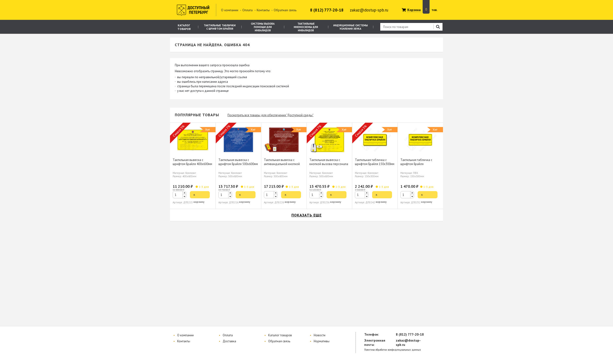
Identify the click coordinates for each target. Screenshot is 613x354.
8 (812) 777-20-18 (327, 10)
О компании (229, 10)
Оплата (247, 10)
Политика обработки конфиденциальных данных (392, 349)
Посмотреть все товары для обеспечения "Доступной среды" (270, 115)
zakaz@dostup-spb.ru (369, 10)
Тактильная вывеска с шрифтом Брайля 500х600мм (238, 162)
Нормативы (321, 341)
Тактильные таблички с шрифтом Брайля (220, 27)
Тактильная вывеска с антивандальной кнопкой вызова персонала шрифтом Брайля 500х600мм (284, 166)
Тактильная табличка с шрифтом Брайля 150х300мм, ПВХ (416, 164)
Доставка (229, 341)
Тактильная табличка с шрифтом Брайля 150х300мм (374, 162)
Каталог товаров (184, 27)
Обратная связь (285, 10)
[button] (184, 193)
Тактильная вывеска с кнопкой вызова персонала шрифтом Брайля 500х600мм (329, 164)
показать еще (306, 215)
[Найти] (438, 27)
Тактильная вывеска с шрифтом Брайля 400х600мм (192, 162)
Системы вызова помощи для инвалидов (263, 27)
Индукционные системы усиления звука (350, 27)
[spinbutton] (179, 194)
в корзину (198, 195)
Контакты (263, 10)
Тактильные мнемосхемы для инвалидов (306, 27)
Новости (319, 335)
